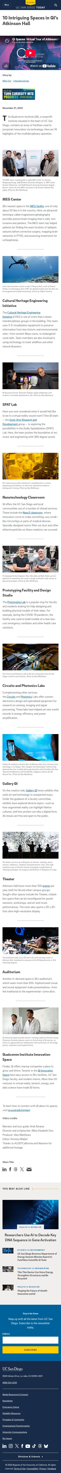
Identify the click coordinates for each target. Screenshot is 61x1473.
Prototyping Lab (16, 602)
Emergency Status (11, 1407)
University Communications (15, 1432)
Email (6, 1333)
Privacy (43, 1468)
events (46, 885)
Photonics (26, 696)
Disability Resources (11, 1413)
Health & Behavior (30, 1227)
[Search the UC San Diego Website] (55, 5)
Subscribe (30, 1349)
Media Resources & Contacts (15, 1394)
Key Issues (7, 1438)
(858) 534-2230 (10, 1382)
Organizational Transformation (16, 1425)
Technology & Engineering (33, 1268)
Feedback (52, 1468)
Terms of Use (20, 1468)
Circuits (11, 696)
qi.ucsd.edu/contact (19, 1110)
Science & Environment (31, 1250)
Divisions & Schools (29, 1456)
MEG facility (37, 206)
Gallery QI (31, 790)
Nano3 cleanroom (33, 512)
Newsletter (8, 1400)
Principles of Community (13, 1419)
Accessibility (32, 1468)
